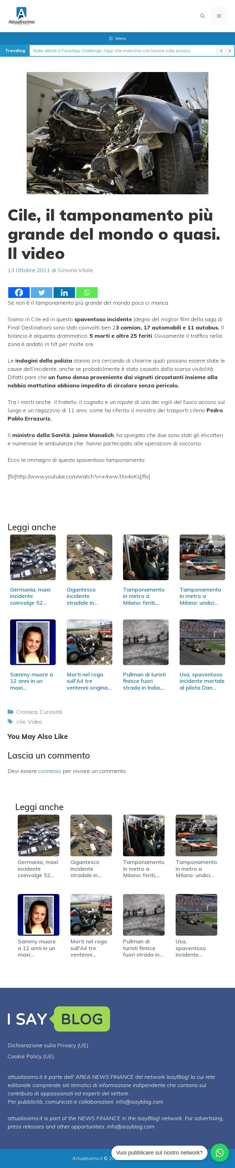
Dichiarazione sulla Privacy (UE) (48, 1045)
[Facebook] (19, 292)
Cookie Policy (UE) (31, 1056)
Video (35, 721)
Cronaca (27, 711)
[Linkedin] (64, 292)
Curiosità (51, 711)
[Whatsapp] (87, 292)
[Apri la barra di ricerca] (202, 16)
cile (21, 721)
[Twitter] (41, 292)
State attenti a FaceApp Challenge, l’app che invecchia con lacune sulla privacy (111, 50)
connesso (49, 770)
